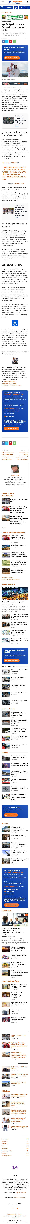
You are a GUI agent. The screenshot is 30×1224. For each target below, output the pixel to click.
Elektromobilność (8, 709)
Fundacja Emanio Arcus (8, 1216)
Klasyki (3, 503)
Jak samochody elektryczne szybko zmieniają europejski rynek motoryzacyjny (18, 714)
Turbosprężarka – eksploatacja (19, 692)
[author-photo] (15, 473)
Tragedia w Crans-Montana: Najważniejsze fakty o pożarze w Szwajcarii (19, 773)
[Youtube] (17, 1208)
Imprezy (5, 752)
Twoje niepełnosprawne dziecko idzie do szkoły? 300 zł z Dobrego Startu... (19, 616)
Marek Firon (7, 38)
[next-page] (5, 528)
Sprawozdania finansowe (20, 1216)
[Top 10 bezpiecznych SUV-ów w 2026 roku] (6, 1069)
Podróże (5, 824)
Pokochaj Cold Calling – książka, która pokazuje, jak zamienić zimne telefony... (19, 986)
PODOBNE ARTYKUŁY (8, 493)
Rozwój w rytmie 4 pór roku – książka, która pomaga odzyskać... (18, 1019)
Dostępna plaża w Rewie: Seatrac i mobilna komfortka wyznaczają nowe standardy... (19, 640)
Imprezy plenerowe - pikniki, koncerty (11, 579)
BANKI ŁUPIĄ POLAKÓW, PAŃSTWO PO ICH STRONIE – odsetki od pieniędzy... (18, 570)
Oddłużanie (12, 815)
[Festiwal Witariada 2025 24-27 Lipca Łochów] (6, 957)
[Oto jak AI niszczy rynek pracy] (6, 547)
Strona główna (5, 12)
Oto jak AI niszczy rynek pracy (18, 545)
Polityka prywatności (11, 1214)
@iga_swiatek (19, 172)
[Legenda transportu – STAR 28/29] (6, 501)
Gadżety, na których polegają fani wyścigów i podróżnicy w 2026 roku (19, 860)
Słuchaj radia (13, 58)
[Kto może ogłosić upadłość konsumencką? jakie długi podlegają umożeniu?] (6, 1120)
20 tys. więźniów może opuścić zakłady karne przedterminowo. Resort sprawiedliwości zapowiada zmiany (8, 456)
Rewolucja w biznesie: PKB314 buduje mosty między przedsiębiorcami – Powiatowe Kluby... (13, 931)
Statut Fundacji (15, 1217)
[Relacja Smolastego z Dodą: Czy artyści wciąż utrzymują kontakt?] (6, 765)
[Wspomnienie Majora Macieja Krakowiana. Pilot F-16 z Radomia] (6, 789)
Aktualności (4, 510)
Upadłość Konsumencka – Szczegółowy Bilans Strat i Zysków (18, 1103)
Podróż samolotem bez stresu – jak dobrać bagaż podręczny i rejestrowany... (19, 852)
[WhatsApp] (14, 41)
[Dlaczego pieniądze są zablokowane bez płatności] (6, 837)
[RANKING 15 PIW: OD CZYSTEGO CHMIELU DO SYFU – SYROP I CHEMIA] (6, 1076)
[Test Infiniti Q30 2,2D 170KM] (6, 687)
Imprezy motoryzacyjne (7, 577)
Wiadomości (7, 21)
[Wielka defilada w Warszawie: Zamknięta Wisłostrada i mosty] (6, 758)
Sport (11, 12)
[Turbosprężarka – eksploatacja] (6, 694)
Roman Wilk (4, 604)
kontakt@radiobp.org (10, 381)
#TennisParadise (12, 174)
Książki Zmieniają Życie (10, 981)
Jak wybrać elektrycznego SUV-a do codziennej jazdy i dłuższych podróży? (19, 722)
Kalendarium (6, 911)
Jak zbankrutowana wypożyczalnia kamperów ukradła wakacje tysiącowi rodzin (19, 829)
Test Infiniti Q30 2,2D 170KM (18, 685)
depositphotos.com (21, 1192)
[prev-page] (3, 528)
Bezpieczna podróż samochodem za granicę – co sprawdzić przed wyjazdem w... (19, 844)
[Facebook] (3, 41)
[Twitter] (6, 41)
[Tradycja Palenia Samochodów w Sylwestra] (6, 781)
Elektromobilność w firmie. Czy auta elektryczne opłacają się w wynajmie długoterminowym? (19, 730)
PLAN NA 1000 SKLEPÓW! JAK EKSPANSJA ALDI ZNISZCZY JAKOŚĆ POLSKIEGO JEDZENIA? (19, 554)
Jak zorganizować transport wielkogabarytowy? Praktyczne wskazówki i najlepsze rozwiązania (22, 456)
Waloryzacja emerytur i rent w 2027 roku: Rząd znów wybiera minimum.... (19, 624)
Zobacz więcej (24, 1222)
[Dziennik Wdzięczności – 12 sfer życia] (6, 1012)
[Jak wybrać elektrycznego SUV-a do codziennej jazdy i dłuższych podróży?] (6, 722)
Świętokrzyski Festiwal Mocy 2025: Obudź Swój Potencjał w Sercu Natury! (18, 964)
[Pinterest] (10, 41)
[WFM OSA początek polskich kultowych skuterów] (6, 679)
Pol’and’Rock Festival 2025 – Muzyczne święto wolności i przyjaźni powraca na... (18, 948)
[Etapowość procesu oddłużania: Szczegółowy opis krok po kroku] (6, 1128)
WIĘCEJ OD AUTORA (7, 495)
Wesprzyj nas (12, 428)
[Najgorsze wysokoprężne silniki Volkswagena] (6, 672)
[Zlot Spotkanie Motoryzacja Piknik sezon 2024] (6, 1084)
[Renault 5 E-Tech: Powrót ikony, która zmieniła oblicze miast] (6, 738)
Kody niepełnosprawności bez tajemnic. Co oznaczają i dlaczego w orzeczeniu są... (19, 632)
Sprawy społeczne (8, 584)
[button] (2, 2)
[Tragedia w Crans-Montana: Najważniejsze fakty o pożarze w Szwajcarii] (6, 773)
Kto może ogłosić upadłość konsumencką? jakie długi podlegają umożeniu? (18, 1120)
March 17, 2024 (19, 183)
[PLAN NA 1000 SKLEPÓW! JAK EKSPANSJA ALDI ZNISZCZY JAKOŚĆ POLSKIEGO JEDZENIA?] (6, 555)
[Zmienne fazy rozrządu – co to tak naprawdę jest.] (6, 702)
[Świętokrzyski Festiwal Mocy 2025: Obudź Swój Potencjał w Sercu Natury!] (6, 965)
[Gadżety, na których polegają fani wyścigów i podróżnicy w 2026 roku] (6, 861)
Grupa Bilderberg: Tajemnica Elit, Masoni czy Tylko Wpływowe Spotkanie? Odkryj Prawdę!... (19, 562)
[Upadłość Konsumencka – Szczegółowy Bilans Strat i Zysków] (6, 1104)
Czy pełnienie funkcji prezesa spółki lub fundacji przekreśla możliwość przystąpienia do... (19, 1111)
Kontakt (19, 1214)
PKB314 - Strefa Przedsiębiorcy (14, 532)
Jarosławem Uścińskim (14, 385)
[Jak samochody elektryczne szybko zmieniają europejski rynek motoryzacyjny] (6, 714)
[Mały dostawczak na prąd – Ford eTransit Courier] (6, 746)
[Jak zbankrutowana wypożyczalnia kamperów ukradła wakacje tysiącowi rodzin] (6, 829)
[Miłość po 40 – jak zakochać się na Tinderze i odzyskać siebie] (6, 1004)
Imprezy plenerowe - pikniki (7, 925)
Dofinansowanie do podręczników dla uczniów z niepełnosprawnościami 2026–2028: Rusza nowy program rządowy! (19, 519)
